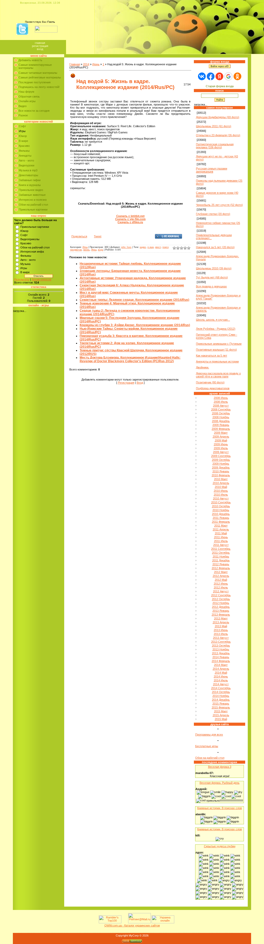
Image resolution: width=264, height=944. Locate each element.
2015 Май (221, 719)
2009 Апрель (221, 436)
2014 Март (221, 664)
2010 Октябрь (221, 506)
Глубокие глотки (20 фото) (213, 213)
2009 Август (221, 452)
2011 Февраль (221, 521)
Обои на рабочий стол (33, 204)
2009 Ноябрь (220, 463)
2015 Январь (220, 703)
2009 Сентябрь (221, 455)
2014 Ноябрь (220, 695)
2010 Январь (220, 471)
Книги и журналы (30, 185)
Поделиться (79, 236)
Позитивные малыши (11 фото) (216, 349)
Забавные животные (32, 194)
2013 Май (221, 626)
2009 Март (221, 432)
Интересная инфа (32, 251)
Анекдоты (25, 155)
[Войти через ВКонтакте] (202, 76)
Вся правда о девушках (211, 286)
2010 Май (221, 486)
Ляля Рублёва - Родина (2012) (215, 328)
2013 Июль (221, 633)
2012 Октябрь (221, 599)
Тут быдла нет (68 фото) (212, 277)
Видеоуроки (26, 165)
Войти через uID (220, 66)
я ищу (150, 247)
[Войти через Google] (228, 76)
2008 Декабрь (221, 421)
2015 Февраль (221, 707)
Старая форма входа (220, 86)
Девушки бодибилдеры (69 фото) (217, 117)
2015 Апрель (221, 715)
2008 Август (221, 405)
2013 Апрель (221, 622)
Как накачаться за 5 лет (211, 355)
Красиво (24, 145)
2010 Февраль (221, 475)
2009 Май (221, 440)
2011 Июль (221, 541)
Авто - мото (26, 160)
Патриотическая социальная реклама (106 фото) (215, 146)
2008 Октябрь (221, 413)
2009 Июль (221, 448)
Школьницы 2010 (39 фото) (214, 268)
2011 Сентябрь (220, 548)
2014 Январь (220, 657)
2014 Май (221, 672)
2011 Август (221, 544)
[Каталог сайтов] (124, 922)
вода (100, 249)
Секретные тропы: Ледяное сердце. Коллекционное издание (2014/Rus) (134, 300)
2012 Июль (221, 587)
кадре (143, 247)
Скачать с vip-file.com (130, 219)
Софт (22, 126)
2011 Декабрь (221, 560)
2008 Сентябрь (221, 409)
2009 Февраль (221, 428)
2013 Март (221, 618)
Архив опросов (41, 279)
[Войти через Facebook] (210, 76)
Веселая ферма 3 (219, 766)
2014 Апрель (221, 668)
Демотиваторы (28, 175)
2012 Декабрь (221, 606)
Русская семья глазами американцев (211, 170)
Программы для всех (209, 734)
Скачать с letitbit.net (130, 215)
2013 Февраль (221, 614)
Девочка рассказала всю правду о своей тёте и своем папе (218, 375)
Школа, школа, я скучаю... (213, 319)
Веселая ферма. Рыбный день (220, 782)
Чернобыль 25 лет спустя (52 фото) (219, 204)
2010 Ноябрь (220, 510)
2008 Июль (221, 401)
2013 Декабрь (221, 653)
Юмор (23, 136)
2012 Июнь (221, 583)
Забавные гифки (29, 180)
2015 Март (221, 711)
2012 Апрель (221, 575)
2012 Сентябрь (221, 595)
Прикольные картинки (33, 209)
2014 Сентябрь (221, 688)
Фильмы (24, 150)
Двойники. (202, 367)
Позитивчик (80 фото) (210, 382)
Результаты (21, 279)
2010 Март (221, 479)
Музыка (25, 263)
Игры (22, 131)
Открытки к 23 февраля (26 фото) (218, 135)
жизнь (86, 249)
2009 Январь (220, 424)
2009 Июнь (221, 444)
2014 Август (221, 684)
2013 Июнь (221, 630)
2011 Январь (221, 517)
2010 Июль (221, 494)
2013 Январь (220, 610)
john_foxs (126, 247)
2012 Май (221, 579)
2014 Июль (221, 680)
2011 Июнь (221, 537)
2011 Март (221, 525)
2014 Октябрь (221, 691)
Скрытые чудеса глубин (219, 846)
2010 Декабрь (221, 513)
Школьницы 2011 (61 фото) (213, 126)
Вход (40, 49)
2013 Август (221, 637)
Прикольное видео (31, 189)
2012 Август (221, 591)
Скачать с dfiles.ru (130, 222)
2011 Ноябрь (221, 556)
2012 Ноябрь (220, 602)
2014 (86, 64)
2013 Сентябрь (221, 641)
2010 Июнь (221, 490)
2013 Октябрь (221, 645)
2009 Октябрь (221, 459)
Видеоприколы (29, 239)
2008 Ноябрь (220, 417)
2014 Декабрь (221, 699)
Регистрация (40, 45)
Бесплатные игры (206, 746)
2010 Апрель (221, 483)
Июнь (96, 64)
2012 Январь (220, 564)
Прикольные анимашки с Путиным (219, 343)
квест (158, 247)
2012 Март (221, 572)
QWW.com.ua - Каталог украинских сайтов (132, 925)
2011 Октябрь (221, 552)
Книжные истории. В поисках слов (219, 808)
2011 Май (221, 533)
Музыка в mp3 (28, 170)
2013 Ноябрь (220, 649)
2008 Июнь (221, 397)
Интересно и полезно (33, 199)
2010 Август (221, 498)
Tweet (97, 236)
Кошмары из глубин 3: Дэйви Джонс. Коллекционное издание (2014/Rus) (135, 325)
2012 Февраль (221, 568)
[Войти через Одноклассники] (237, 76)
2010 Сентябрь (221, 502)
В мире (23, 140)
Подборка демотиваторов (212, 388)
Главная (40, 42)
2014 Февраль (221, 661)
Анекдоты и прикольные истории (217, 361)
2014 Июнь (221, 676)
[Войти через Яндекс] (219, 76)
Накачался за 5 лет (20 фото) (215, 247)
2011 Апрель (221, 529)
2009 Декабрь (221, 467)
